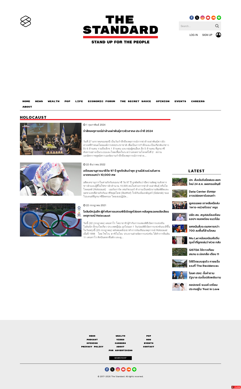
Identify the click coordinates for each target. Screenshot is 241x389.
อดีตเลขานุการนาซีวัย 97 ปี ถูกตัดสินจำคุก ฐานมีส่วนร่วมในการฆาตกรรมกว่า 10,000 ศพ (121, 173)
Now (148, 340)
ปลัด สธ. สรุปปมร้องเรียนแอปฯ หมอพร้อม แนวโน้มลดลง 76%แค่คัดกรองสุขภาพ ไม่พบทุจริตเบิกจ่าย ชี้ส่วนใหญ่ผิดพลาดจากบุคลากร (204, 217)
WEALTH (53, 101)
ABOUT (27, 107)
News (92, 336)
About (120, 347)
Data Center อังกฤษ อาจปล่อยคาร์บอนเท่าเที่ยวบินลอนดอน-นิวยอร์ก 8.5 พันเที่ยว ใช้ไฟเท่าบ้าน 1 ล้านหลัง (204, 194)
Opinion (92, 343)
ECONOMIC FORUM (101, 101)
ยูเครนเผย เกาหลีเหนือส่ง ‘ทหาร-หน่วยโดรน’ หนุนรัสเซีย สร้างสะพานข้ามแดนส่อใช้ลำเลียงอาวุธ (204, 205)
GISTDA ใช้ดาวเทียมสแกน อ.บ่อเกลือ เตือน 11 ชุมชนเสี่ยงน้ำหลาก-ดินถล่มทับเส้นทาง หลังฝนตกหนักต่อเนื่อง (204, 252)
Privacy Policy (92, 347)
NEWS (39, 101)
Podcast (92, 340)
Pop (148, 336)
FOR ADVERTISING (120, 350)
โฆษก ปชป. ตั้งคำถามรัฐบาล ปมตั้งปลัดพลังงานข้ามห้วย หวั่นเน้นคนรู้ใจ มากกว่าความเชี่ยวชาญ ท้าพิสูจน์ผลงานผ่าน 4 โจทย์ (205, 275)
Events (148, 343)
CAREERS (198, 101)
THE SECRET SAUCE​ (135, 101)
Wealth (120, 336)
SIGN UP (207, 35)
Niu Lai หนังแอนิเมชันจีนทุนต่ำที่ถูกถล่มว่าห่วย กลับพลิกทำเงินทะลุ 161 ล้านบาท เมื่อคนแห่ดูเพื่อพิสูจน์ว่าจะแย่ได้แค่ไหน (205, 240)
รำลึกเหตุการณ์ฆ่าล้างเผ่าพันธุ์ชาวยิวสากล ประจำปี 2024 (118, 131)
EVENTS (180, 101)
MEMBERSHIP (120, 358)
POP (67, 101)
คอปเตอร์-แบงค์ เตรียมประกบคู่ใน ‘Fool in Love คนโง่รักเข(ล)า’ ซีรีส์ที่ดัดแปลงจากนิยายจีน (204, 287)
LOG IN (193, 35)
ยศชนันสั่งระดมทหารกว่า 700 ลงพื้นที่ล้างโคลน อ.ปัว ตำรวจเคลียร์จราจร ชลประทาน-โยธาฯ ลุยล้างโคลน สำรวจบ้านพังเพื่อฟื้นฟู (204, 228)
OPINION (163, 101)
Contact (148, 347)
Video (120, 340)
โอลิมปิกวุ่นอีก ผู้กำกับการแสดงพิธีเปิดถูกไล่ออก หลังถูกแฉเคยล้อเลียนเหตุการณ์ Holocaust (126, 213)
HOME (26, 101)
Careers (120, 343)
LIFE (79, 101)
